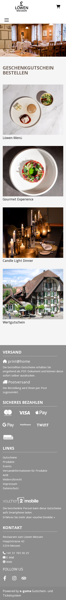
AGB (5, 475)
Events (7, 466)
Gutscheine (10, 457)
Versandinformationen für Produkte (25, 470)
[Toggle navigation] (6, 20)
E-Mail (10, 557)
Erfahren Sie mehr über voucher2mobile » (29, 517)
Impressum (10, 484)
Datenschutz (11, 488)
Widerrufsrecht (12, 479)
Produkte (8, 462)
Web (9, 562)
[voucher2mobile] (21, 500)
